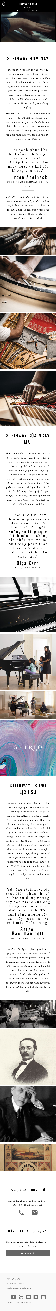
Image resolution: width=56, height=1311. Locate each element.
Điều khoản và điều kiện (19, 1288)
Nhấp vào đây (28, 1253)
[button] (52, 3)
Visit (22, 10)
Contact (34, 10)
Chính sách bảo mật (16, 1283)
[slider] (28, 38)
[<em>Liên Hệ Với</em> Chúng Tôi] (34, 1214)
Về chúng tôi (13, 1279)
